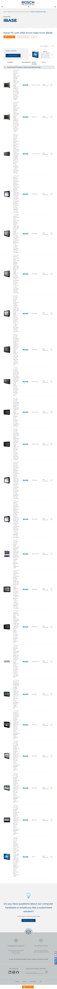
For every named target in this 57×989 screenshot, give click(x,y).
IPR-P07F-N (34, 724)
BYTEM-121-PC (35, 444)
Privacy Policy (33, 981)
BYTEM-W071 (35, 626)
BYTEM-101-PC (35, 412)
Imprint (24, 981)
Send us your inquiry (28, 920)
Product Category (23, 37)
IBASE (9, 11)
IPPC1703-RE (35, 233)
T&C (41, 981)
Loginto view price (45, 85)
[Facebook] (56, 961)
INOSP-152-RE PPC (36, 85)
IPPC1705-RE (35, 480)
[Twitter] (56, 963)
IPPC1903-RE (35, 274)
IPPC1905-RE (35, 519)
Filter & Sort (10, 37)
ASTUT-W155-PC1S (36, 153)
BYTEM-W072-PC (35, 661)
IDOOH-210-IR (35, 381)
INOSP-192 (34, 117)
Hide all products (13, 55)
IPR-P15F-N (34, 788)
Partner (5, 11)
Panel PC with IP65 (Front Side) (38, 11)
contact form (16, 953)
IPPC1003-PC (35, 349)
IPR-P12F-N (34, 756)
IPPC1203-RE (35, 313)
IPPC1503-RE (35, 589)
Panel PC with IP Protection (23, 11)
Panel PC (14, 11)
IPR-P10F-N (34, 820)
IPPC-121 (34, 856)
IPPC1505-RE (35, 194)
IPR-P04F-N (34, 694)
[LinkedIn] (56, 958)
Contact (17, 981)
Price (34, 37)
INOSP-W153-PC (35, 554)
